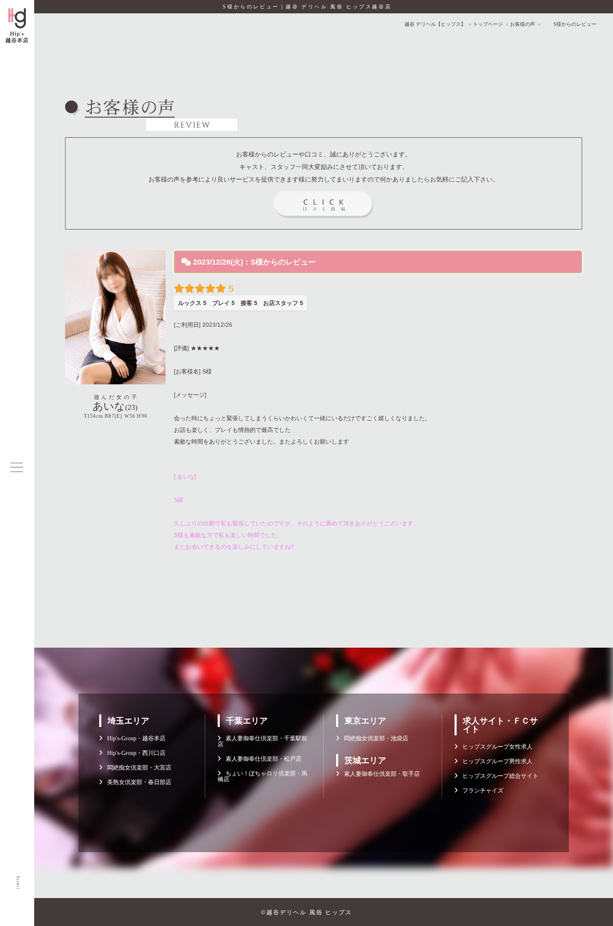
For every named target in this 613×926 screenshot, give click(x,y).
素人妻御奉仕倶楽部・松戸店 (261, 759)
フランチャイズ (480, 790)
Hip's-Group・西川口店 (134, 753)
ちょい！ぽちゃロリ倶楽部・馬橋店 (262, 776)
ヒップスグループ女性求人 (495, 747)
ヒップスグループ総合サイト (497, 776)
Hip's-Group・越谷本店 (134, 738)
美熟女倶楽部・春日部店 (136, 782)
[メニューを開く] (16, 467)
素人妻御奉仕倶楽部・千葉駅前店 (262, 741)
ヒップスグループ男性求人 (495, 761)
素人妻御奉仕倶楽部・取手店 (379, 774)
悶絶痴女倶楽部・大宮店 (136, 768)
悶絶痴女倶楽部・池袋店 (373, 738)
